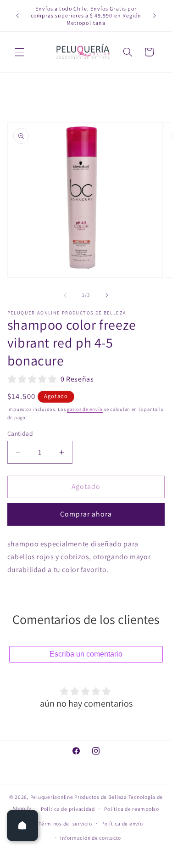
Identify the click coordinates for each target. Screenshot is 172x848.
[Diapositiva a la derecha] (107, 295)
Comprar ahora (86, 514)
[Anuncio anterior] (17, 16)
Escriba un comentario (86, 654)
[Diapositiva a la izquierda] (65, 295)
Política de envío (122, 823)
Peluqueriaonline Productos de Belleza (78, 796)
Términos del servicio (65, 823)
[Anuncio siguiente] (154, 16)
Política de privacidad (68, 808)
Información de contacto (90, 837)
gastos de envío (85, 409)
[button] (19, 51)
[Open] (22, 825)
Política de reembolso (131, 808)
